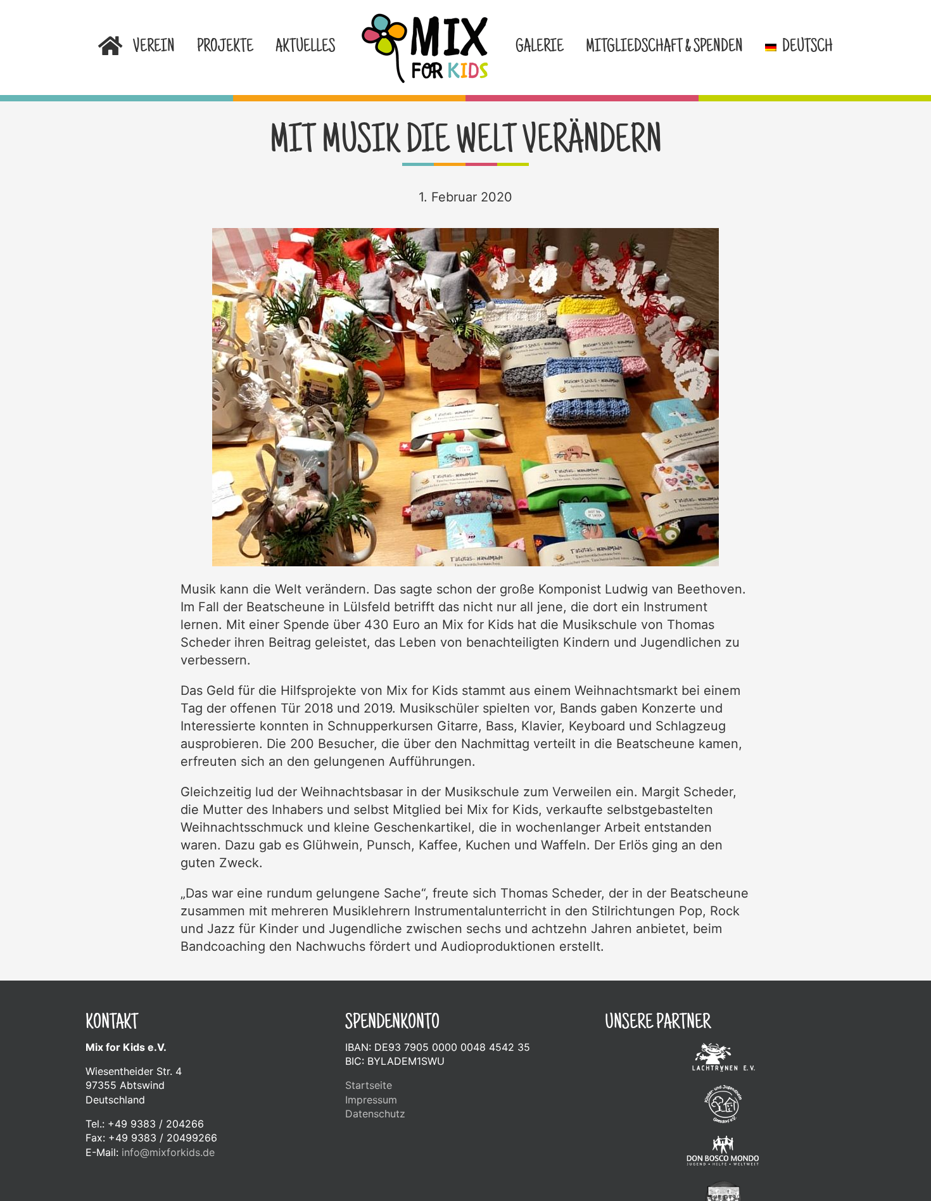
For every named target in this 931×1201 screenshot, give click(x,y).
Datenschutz (375, 1113)
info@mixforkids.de (168, 1152)
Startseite (368, 1085)
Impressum (371, 1099)
